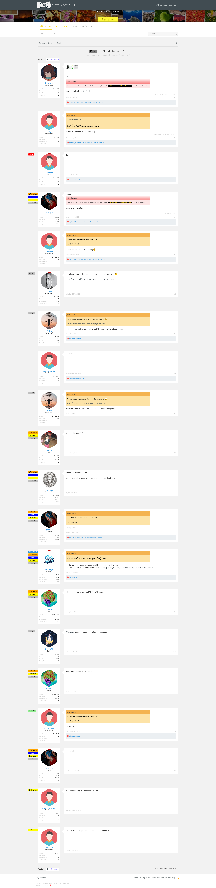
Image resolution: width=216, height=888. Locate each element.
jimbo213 (69, 294)
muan (67, 453)
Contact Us (137, 878)
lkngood (68, 493)
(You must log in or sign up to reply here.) (166, 868)
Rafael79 (69, 850)
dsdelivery (86, 143)
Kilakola (68, 254)
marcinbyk (72, 143)
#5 (175, 254)
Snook (68, 612)
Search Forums (42, 34)
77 (58, 299)
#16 (175, 691)
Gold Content (61, 26)
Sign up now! (108, 19)
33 (58, 91)
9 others (97, 259)
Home (148, 878)
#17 (175, 731)
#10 (175, 453)
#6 (175, 294)
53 (58, 180)
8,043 (57, 502)
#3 (175, 175)
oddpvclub (72, 736)
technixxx (89, 259)
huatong (115, 55)
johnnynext (80, 102)
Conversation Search (82, 26)
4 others (94, 537)
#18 (175, 771)
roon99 (86, 537)
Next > (56, 60)
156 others (94, 102)
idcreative (79, 143)
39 (58, 303)
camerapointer (73, 259)
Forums (47, 26)
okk (70, 577)
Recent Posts (54, 34)
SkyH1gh (68, 572)
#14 (175, 612)
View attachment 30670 (75, 120)
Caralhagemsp (73, 378)
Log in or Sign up (168, 5)
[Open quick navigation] (176, 43)
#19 (175, 811)
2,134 (57, 617)
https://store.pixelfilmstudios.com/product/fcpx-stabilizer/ (90, 279)
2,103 (57, 577)
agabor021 (72, 102)
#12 (175, 532)
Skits (67, 334)
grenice (68, 217)
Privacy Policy (170, 878)
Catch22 (68, 652)
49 (58, 661)
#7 (175, 334)
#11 (175, 493)
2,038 (57, 581)
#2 (175, 138)
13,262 (57, 497)
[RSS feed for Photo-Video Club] (178, 878)
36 (58, 378)
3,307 (57, 224)
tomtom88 (82, 259)
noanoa (86, 102)
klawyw (68, 138)
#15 (175, 652)
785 (58, 462)
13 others (95, 143)
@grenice (70, 632)
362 (58, 339)
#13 (175, 572)
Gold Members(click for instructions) (119, 86)
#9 (175, 413)
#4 (175, 217)
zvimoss (68, 175)
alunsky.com (73, 537)
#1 (175, 97)
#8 (175, 373)
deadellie (72, 339)
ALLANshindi (70, 731)
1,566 (57, 458)
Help (143, 878)
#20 (175, 850)
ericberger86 (70, 373)
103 (58, 855)
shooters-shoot (70, 811)
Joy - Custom (41, 878)
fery (85, 222)
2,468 (57, 219)
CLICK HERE (88, 91)
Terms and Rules (158, 878)
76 (58, 657)
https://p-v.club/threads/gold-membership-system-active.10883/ (126, 567)
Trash (99, 55)
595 (58, 621)
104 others (93, 222)
